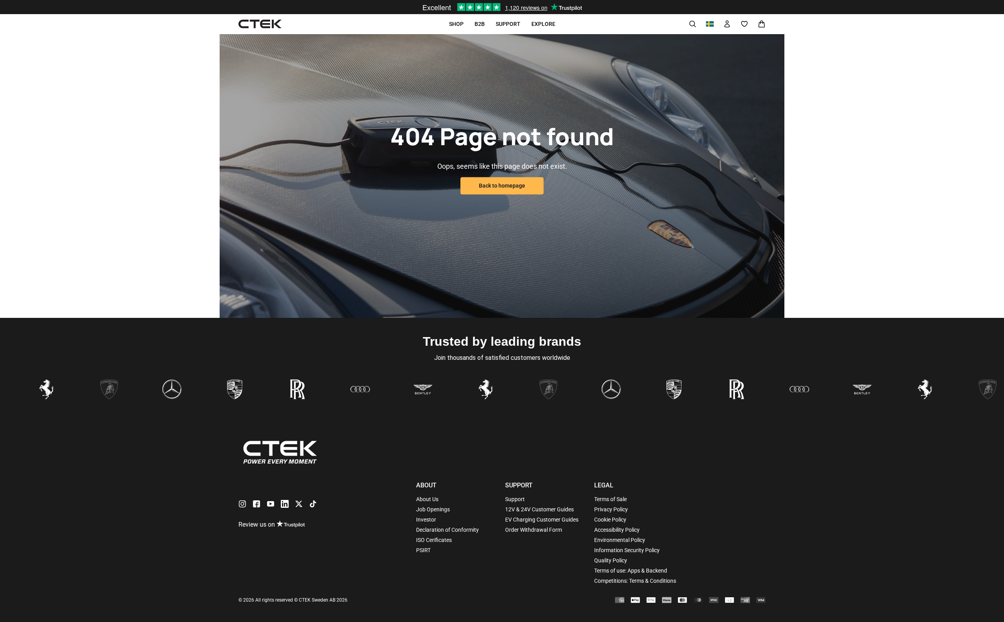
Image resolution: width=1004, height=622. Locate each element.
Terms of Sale (610, 499)
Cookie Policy (610, 519)
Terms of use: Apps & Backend (630, 570)
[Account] (727, 24)
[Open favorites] (744, 24)
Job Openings (433, 509)
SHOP (456, 24)
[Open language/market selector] (710, 24)
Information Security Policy (627, 550)
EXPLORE (543, 24)
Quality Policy (610, 560)
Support (515, 499)
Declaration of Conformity (447, 530)
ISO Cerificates (434, 540)
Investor (426, 519)
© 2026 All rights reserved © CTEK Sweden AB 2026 (292, 600)
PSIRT (423, 550)
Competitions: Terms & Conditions (635, 581)
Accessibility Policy (617, 530)
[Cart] (762, 24)
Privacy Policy (611, 509)
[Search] (693, 24)
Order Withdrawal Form (533, 530)
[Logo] (260, 24)
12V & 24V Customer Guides (539, 509)
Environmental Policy (619, 540)
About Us (427, 499)
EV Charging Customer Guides (541, 519)
